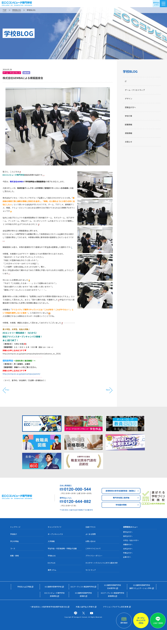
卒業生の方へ (128, 553)
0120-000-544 (77, 489)
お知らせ (128, 141)
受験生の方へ (130, 107)
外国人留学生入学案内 (85, 606)
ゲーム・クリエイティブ (135, 90)
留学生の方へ (128, 532)
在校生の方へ (128, 548)
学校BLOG (130, 71)
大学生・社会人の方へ (131, 540)
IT (126, 81)
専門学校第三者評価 (121, 497)
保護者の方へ (128, 544)
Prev (7, 390)
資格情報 (128, 133)
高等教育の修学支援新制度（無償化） (121, 490)
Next (108, 390)
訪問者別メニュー (130, 527)
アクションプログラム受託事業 (115, 606)
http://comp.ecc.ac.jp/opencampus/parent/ (21, 373)
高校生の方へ (128, 536)
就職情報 (128, 124)
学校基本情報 (121, 504)
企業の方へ (127, 557)
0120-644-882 (77, 501)
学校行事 (128, 116)
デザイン (128, 98)
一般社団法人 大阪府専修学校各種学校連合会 (48, 606)
